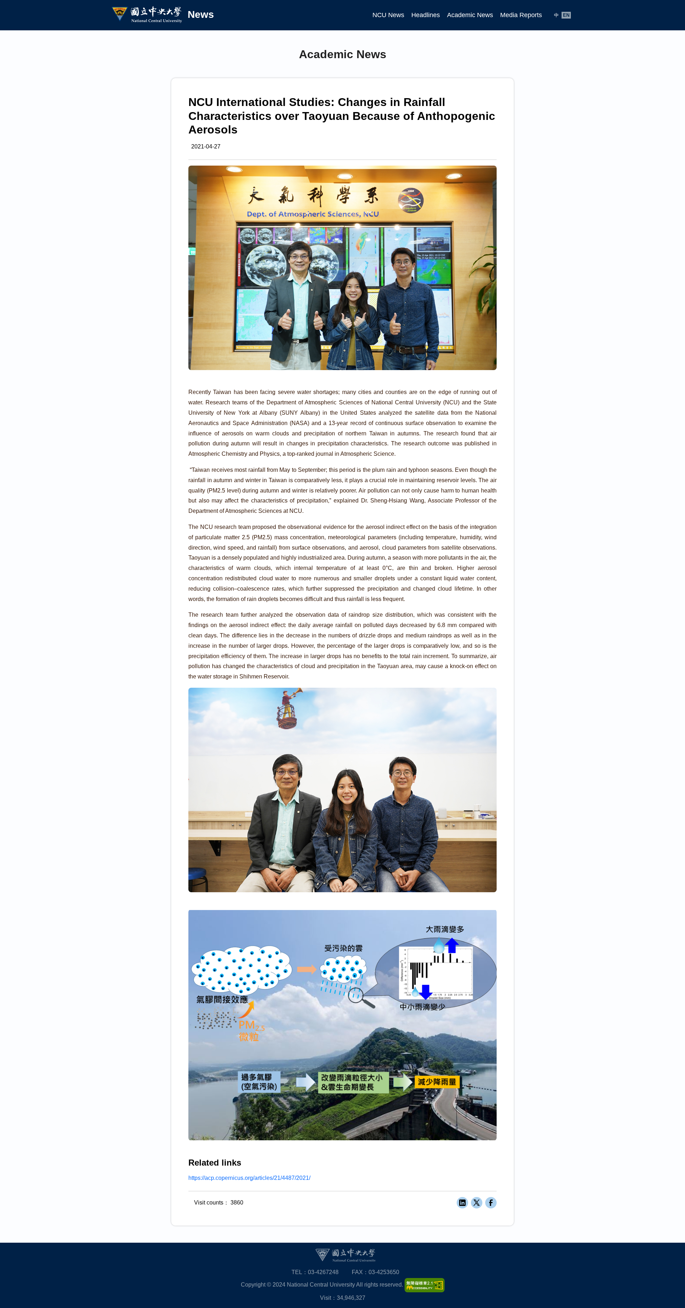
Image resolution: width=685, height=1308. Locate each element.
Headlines (425, 15)
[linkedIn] (462, 1202)
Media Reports (521, 15)
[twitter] (476, 1202)
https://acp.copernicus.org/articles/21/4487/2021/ (249, 1178)
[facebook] (491, 1202)
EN (566, 15)
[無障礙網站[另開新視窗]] (425, 1285)
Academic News (470, 15)
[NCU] (345, 1255)
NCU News (388, 15)
